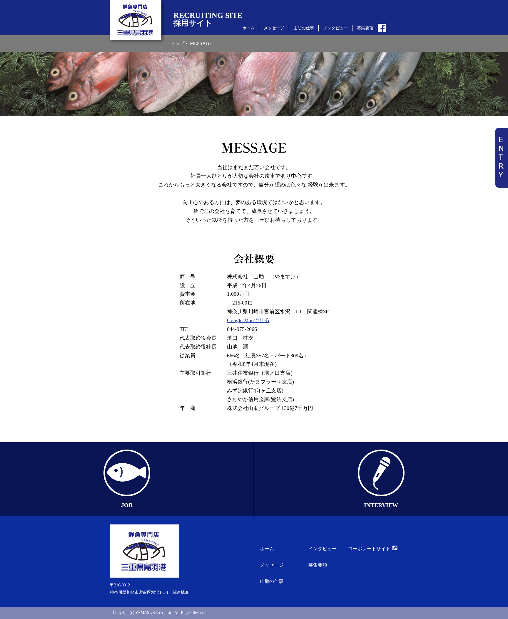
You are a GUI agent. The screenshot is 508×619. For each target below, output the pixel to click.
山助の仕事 (303, 28)
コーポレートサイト (369, 548)
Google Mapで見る (248, 320)
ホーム (248, 28)
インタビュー (335, 28)
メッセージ (274, 28)
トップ (178, 43)
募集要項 (365, 28)
